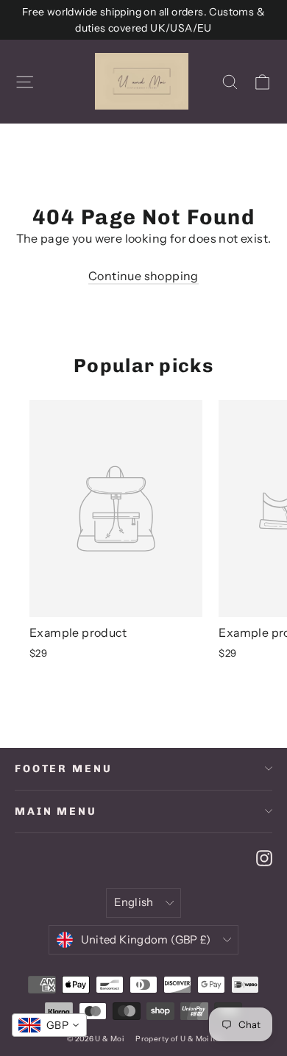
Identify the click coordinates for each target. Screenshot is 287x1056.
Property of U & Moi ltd (177, 1038)
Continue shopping (143, 275)
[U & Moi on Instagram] (264, 857)
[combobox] (49, 1025)
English (134, 902)
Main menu (56, 811)
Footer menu (63, 769)
